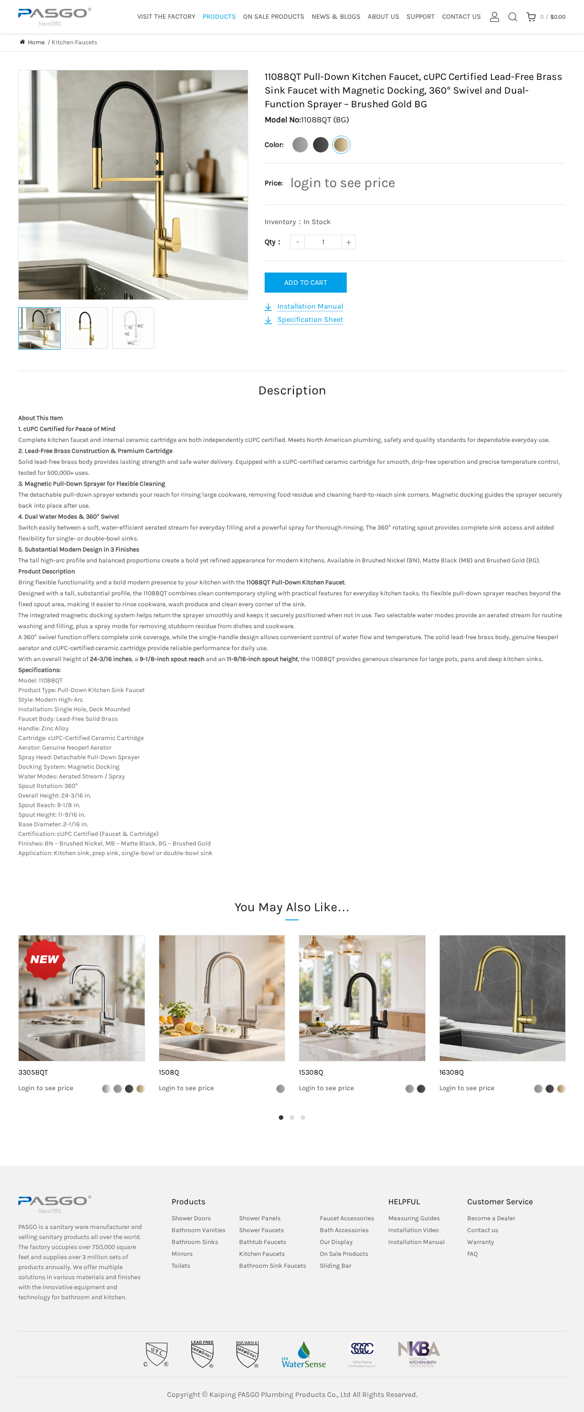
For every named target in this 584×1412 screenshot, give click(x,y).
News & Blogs (336, 16)
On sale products (273, 16)
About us (383, 16)
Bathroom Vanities (198, 1230)
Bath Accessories (344, 1230)
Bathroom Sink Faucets (272, 1266)
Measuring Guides (414, 1218)
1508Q (169, 1072)
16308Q (451, 1072)
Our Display (336, 1242)
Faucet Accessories (347, 1218)
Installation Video (413, 1230)
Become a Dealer (491, 1218)
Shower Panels (260, 1218)
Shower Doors (191, 1218)
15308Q (311, 1072)
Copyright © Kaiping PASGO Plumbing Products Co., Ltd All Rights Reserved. (292, 1394)
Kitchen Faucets (74, 42)
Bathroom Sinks (195, 1242)
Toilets (181, 1266)
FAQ (472, 1254)
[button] (281, 1117)
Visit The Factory (166, 16)
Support (421, 16)
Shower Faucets (261, 1230)
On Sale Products (344, 1254)
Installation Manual (416, 1242)
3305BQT (33, 1072)
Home (36, 42)
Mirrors (182, 1254)
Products (219, 16)
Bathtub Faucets (262, 1242)
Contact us (461, 16)
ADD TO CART (305, 282)
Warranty (480, 1242)
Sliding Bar (335, 1266)
